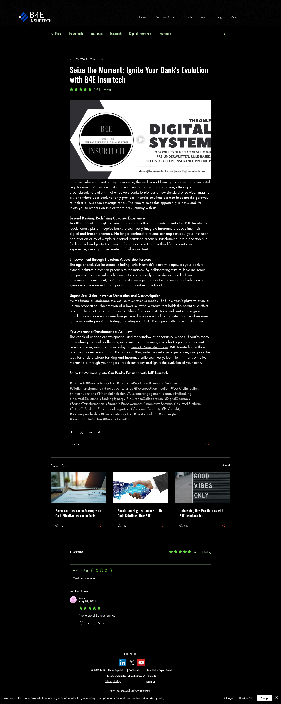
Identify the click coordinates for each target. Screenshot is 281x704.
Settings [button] (228, 698)
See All (226, 465)
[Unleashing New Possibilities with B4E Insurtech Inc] (202, 487)
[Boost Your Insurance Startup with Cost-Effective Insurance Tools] (78, 487)
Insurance (96, 34)
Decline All (245, 698)
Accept (264, 698)
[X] (132, 662)
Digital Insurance (140, 34)
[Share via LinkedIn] (90, 432)
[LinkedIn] (122, 662)
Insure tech (76, 34)
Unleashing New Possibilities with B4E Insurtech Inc (201, 513)
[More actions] (209, 59)
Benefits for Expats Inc (114, 670)
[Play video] (140, 139)
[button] (165, 17)
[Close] (276, 698)
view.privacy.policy (154, 698)
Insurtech (116, 34)
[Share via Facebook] (71, 432)
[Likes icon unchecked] (81, 623)
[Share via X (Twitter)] (81, 432)
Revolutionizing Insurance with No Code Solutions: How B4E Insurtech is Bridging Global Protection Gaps (140, 513)
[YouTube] (141, 662)
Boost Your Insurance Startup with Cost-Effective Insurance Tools (78, 513)
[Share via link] (100, 432)
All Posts (56, 34)
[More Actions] (209, 599)
